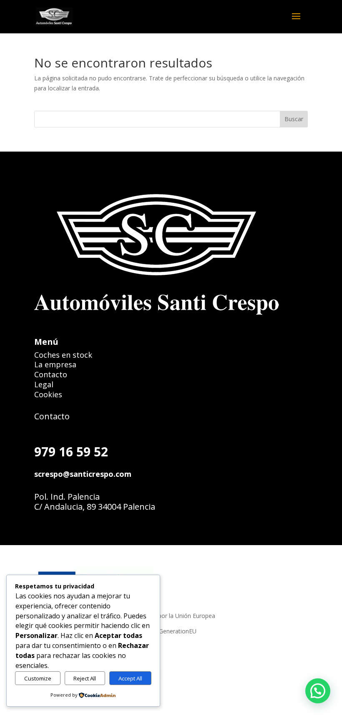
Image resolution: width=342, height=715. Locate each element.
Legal (43, 384)
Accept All (130, 678)
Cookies (48, 394)
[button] (298, 21)
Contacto (50, 374)
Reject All (84, 678)
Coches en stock (63, 355)
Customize (37, 678)
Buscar (293, 119)
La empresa (55, 364)
